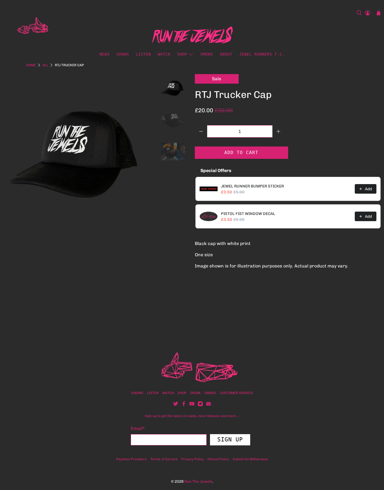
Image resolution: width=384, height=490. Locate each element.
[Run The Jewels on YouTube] (192, 405)
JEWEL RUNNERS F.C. (262, 54)
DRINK (195, 393)
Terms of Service (164, 459)
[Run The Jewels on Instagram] (200, 405)
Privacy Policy (192, 459)
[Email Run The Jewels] (208, 405)
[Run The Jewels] (29, 27)
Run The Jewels (198, 481)
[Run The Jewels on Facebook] (183, 405)
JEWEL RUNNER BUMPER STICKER (252, 186)
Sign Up (230, 439)
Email (138, 428)
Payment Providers (131, 459)
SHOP (182, 393)
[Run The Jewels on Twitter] (175, 405)
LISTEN (143, 54)
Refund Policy (218, 459)
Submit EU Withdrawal (250, 459)
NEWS (105, 54)
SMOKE (206, 54)
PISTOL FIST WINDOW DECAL (248, 213)
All (45, 65)
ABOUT (226, 54)
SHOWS (122, 54)
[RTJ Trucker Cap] (78, 149)
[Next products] (375, 171)
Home (31, 65)
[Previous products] (362, 171)
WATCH (164, 54)
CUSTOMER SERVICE (236, 393)
